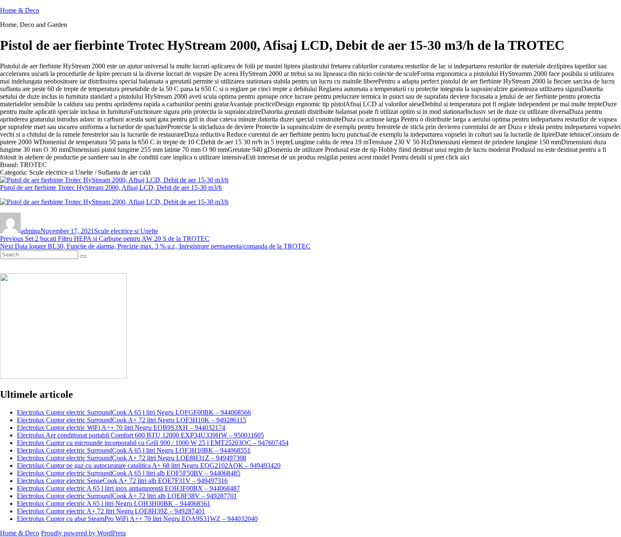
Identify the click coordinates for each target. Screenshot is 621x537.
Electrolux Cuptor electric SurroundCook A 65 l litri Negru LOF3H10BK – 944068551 (134, 450)
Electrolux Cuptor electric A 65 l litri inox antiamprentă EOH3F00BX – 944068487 (128, 488)
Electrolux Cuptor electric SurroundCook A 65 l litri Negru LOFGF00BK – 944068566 (134, 412)
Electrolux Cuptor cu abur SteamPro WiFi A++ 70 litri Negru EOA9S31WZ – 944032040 (137, 518)
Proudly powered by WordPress (83, 533)
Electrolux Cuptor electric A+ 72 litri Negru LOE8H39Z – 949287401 (111, 511)
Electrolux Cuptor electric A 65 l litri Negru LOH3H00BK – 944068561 (113, 503)
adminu (31, 231)
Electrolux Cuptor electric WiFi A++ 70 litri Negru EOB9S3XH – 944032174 (121, 427)
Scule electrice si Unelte (126, 231)
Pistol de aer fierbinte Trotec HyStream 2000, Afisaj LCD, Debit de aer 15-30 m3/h (111, 187)
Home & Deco (19, 10)
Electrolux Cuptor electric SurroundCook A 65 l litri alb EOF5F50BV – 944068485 (128, 473)
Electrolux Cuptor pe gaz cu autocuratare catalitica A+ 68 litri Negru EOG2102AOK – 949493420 (149, 465)
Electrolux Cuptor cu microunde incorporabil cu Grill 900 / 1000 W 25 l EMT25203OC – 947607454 (153, 442)
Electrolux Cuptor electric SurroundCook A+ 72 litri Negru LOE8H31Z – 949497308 (131, 457)
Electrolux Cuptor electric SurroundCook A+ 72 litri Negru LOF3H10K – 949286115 (131, 420)
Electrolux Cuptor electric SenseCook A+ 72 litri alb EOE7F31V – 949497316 (122, 480)
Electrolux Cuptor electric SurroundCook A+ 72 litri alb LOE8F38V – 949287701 (127, 495)
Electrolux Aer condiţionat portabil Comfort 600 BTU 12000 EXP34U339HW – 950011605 (140, 435)
